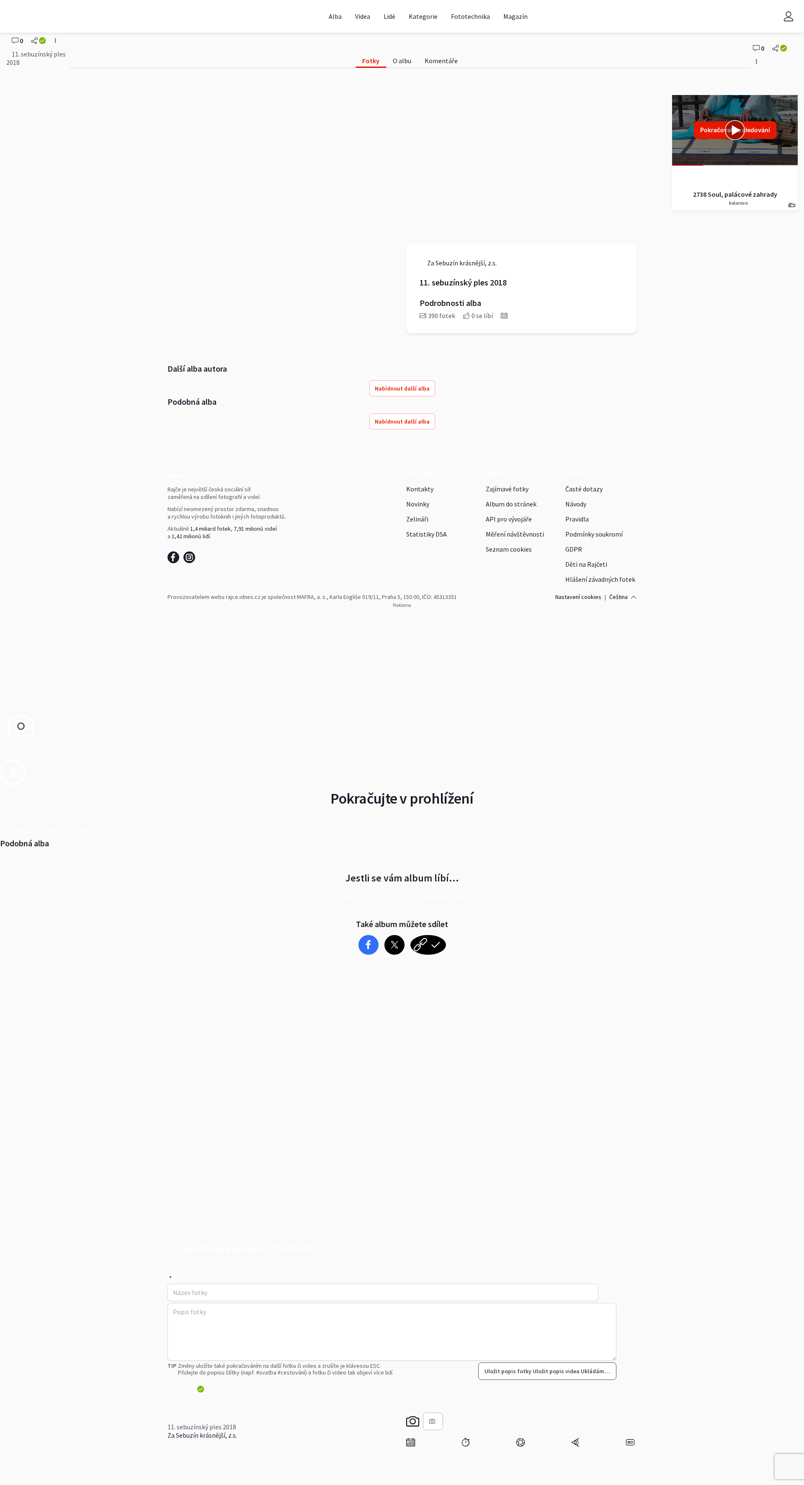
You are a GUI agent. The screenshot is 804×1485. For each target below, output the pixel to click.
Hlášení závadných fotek (600, 579)
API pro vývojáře (509, 519)
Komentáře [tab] (441, 61)
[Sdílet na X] (394, 945)
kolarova (738, 203)
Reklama (498, 474)
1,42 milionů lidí (191, 536)
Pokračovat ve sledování (735, 130)
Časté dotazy (584, 489)
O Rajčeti (419, 474)
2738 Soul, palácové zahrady (735, 194)
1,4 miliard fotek (210, 528)
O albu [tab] (402, 61)
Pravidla (577, 519)
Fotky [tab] (370, 61)
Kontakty (419, 489)
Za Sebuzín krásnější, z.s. (202, 1435)
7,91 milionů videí (255, 528)
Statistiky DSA (426, 534)
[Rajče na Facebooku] (175, 559)
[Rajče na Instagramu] (190, 559)
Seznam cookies (509, 549)
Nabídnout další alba (402, 388)
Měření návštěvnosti (515, 534)
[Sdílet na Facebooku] (368, 945)
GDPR (573, 549)
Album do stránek (511, 504)
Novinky (417, 504)
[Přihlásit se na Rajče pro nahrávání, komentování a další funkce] (788, 16)
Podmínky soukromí (594, 534)
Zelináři (417, 519)
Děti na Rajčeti (586, 564)
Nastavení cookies (578, 596)
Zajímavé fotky (507, 489)
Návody (575, 504)
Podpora (578, 474)
